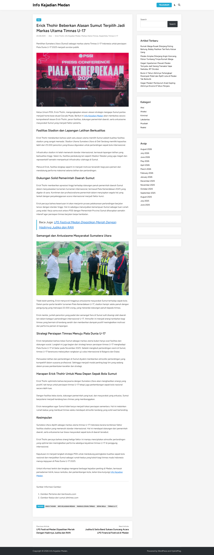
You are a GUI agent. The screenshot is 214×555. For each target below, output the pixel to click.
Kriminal (144, 115)
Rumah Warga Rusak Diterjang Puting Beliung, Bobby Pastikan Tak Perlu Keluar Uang (158, 49)
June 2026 (145, 157)
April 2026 (145, 165)
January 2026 (146, 177)
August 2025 (146, 197)
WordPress (162, 551)
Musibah (144, 123)
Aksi (38, 20)
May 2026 (144, 161)
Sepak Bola (103, 36)
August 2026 (146, 149)
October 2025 (146, 189)
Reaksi (143, 127)
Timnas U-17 (113, 36)
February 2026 (146, 173)
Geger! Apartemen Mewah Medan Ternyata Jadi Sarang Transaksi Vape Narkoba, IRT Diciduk (156, 66)
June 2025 (145, 205)
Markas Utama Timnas (89, 36)
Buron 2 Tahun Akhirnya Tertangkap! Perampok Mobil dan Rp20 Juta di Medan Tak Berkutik (158, 76)
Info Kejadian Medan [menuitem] (93, 115)
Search (143, 19)
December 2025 (147, 181)
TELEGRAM (164, 5)
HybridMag (176, 551)
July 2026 (144, 153)
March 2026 (145, 169)
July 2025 (144, 201)
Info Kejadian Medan (51, 5)
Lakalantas (145, 119)
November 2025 (147, 185)
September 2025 (147, 193)
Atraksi (143, 111)
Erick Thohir (59, 36)
